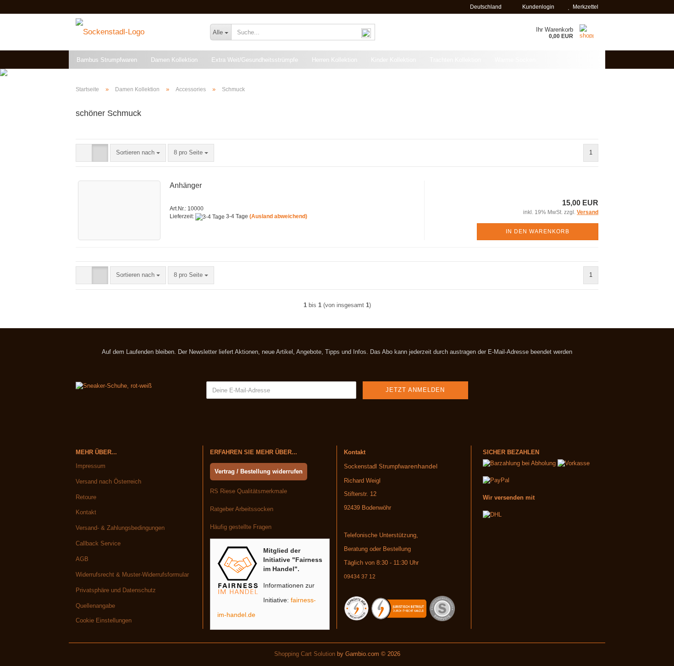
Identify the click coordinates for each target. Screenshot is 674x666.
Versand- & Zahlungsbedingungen (120, 527)
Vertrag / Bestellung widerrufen (259, 471)
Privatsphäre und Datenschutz (116, 590)
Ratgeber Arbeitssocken (241, 509)
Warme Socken (515, 59)
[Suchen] (366, 32)
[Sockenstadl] (136, 32)
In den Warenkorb (537, 231)
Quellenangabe (95, 605)
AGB (82, 559)
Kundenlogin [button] (536, 7)
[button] (483, 7)
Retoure (86, 497)
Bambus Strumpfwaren (107, 59)
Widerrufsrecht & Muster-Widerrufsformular (132, 574)
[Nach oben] (649, 652)
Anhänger (186, 185)
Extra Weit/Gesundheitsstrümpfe (254, 59)
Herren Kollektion (334, 59)
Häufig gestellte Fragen (240, 526)
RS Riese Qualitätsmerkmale (248, 491)
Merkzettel (584, 7)
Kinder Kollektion (393, 59)
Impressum (90, 465)
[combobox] (138, 153)
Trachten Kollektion (455, 59)
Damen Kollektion (174, 59)
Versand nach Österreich (108, 481)
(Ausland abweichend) (278, 216)
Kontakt (86, 512)
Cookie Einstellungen (104, 620)
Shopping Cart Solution (304, 653)
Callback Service (98, 543)
